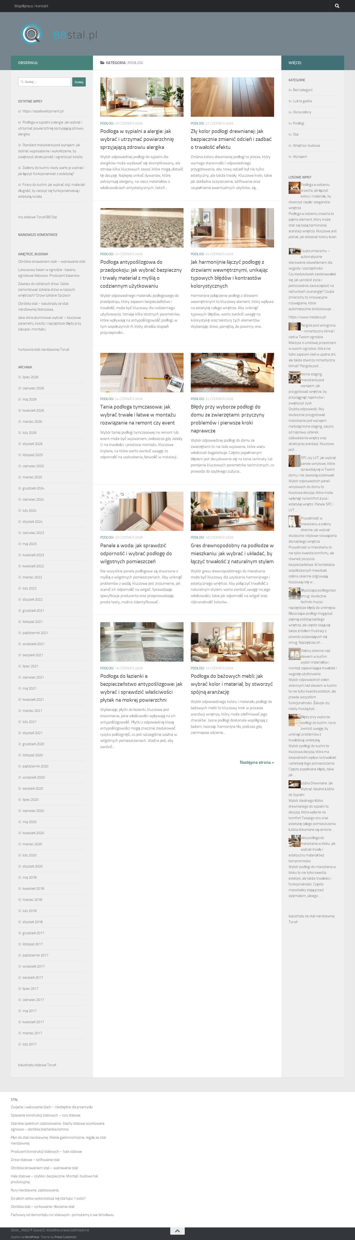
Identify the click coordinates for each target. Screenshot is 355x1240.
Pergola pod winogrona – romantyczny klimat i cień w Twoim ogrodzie (312, 331)
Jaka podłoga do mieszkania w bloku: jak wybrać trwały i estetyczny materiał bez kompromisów (312, 849)
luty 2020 (29, 855)
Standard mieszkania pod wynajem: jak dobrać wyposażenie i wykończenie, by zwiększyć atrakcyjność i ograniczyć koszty (50, 151)
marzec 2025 (32, 477)
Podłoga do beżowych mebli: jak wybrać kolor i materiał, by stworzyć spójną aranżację (232, 684)
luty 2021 (29, 722)
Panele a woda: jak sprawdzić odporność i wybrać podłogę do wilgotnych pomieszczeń (136, 553)
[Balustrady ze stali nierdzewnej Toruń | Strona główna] (63, 34)
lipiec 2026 (30, 377)
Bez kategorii (302, 90)
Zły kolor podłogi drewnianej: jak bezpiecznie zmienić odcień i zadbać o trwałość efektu (231, 139)
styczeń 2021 (32, 733)
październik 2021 (35, 633)
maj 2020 (29, 822)
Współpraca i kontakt (31, 6)
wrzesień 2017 (33, 966)
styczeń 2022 (32, 599)
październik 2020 (35, 766)
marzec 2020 (32, 844)
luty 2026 (29, 432)
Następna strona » (257, 762)
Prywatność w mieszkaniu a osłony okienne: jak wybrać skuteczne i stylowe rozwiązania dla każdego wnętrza (313, 530)
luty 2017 (29, 1044)
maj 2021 (29, 688)
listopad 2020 (32, 755)
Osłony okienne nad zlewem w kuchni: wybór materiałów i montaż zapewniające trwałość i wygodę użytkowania (313, 662)
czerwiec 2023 (33, 533)
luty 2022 (29, 588)
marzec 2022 (32, 577)
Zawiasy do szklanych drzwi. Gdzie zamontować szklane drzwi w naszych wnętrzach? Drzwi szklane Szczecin (46, 290)
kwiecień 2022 (33, 566)
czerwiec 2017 (33, 1000)
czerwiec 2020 (33, 811)
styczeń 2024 (32, 521)
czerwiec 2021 (33, 677)
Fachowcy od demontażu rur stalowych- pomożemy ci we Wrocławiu (62, 1215)
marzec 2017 (32, 1033)
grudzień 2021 (33, 610)
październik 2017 (35, 955)
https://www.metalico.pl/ (308, 317)
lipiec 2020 (30, 799)
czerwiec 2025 (33, 466)
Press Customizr (65, 1237)
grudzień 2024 (33, 488)
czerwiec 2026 (33, 388)
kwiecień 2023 (33, 555)
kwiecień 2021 (33, 699)
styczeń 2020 (32, 866)
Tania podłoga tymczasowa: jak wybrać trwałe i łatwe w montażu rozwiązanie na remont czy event (138, 415)
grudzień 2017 (33, 933)
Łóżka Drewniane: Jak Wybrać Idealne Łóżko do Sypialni (311, 789)
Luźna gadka (302, 101)
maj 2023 (29, 544)
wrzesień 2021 (33, 644)
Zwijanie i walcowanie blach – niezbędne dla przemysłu (52, 1107)
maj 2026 (29, 399)
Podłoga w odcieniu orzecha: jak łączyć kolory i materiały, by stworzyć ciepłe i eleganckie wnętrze (310, 196)
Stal (295, 134)
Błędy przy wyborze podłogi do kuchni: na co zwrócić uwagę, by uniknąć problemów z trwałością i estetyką (312, 728)
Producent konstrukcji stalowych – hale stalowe (46, 1151)
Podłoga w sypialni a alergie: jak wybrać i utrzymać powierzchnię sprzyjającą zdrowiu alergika (137, 139)
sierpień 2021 (32, 655)
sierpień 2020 (32, 788)
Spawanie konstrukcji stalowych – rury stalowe (45, 1115)
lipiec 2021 (30, 666)
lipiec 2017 (30, 988)
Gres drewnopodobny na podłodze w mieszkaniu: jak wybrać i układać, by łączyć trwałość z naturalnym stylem (232, 553)
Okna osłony (302, 112)
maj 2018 (29, 877)
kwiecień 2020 (33, 833)
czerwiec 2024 (33, 499)
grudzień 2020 (33, 744)
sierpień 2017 (32, 977)
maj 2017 (29, 1011)
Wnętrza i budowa (306, 145)
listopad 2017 (32, 944)
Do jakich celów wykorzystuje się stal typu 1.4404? (48, 1198)
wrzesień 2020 (33, 777)
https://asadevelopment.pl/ (43, 111)
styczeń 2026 (32, 444)
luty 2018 (29, 911)
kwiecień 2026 (33, 410)
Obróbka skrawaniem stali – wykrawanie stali (51, 261)
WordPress (32, 1237)
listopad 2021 (32, 622)
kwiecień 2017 (33, 1022)
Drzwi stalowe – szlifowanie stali (35, 1160)
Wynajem (300, 156)
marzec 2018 (32, 899)
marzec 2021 (32, 710)
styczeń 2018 (32, 922)
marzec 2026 (32, 421)
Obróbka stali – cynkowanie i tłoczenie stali (42, 1206)
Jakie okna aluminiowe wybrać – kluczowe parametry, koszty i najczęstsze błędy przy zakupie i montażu (49, 323)
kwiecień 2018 (33, 888)
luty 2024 (29, 510)
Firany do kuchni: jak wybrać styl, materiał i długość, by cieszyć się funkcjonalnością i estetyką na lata (51, 190)
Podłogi (107, 123)
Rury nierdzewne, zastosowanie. (35, 1190)
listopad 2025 (32, 455)
